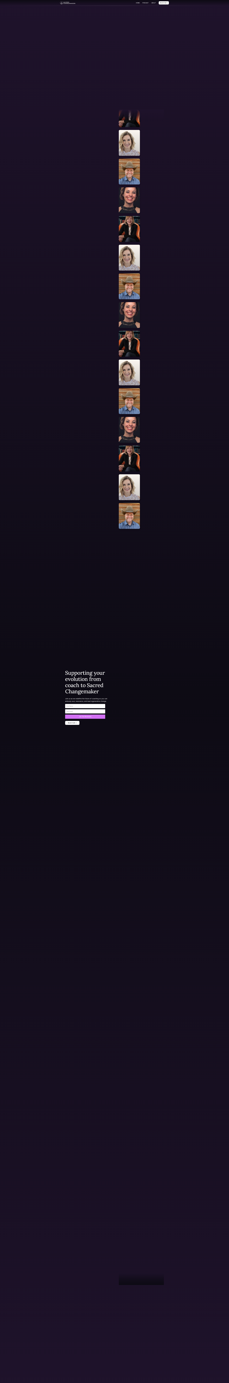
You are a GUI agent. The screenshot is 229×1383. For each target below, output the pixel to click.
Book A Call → (163, 2)
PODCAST (145, 3)
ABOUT (153, 3)
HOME (138, 3)
